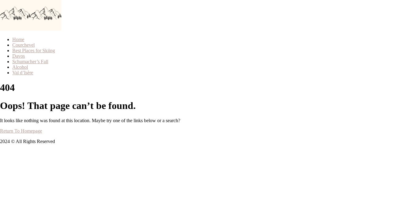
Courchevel (23, 45)
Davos (18, 56)
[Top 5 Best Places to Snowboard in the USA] (15, 29)
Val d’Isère (22, 72)
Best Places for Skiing (33, 50)
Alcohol (20, 67)
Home (18, 39)
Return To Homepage (21, 131)
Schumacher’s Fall (30, 61)
